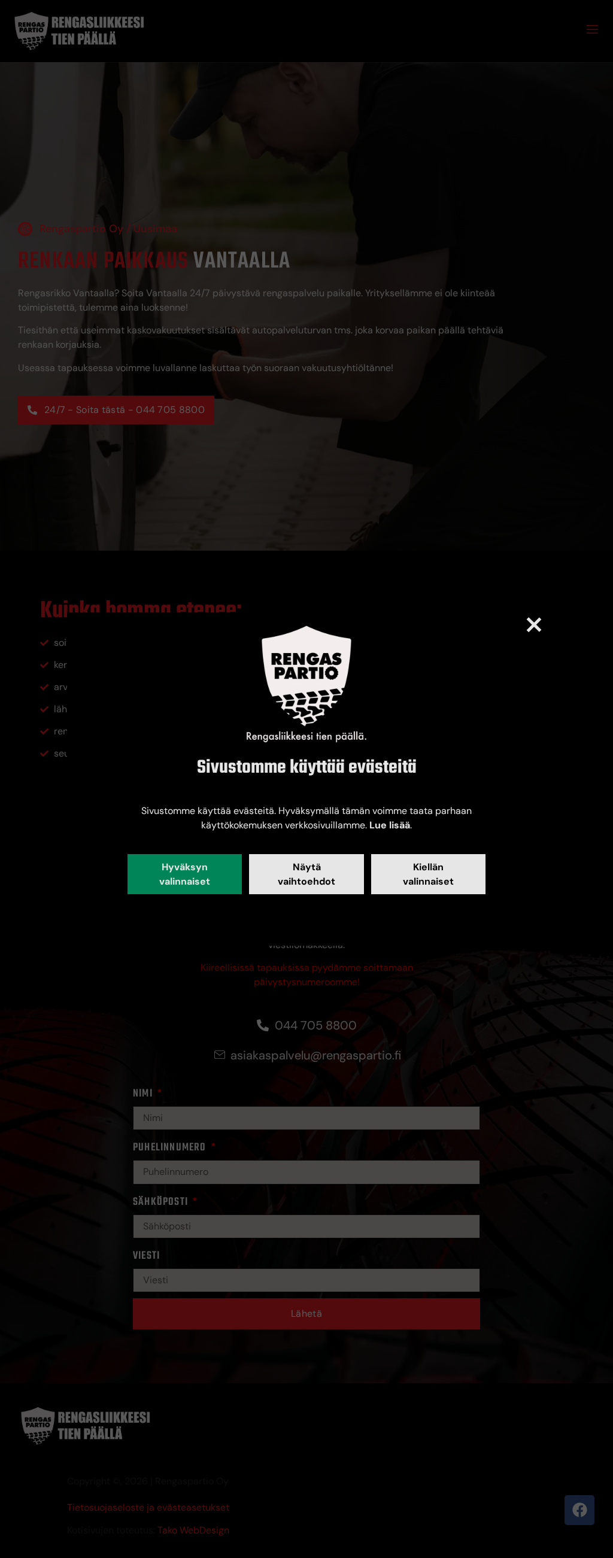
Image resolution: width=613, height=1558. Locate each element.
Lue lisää (389, 825)
